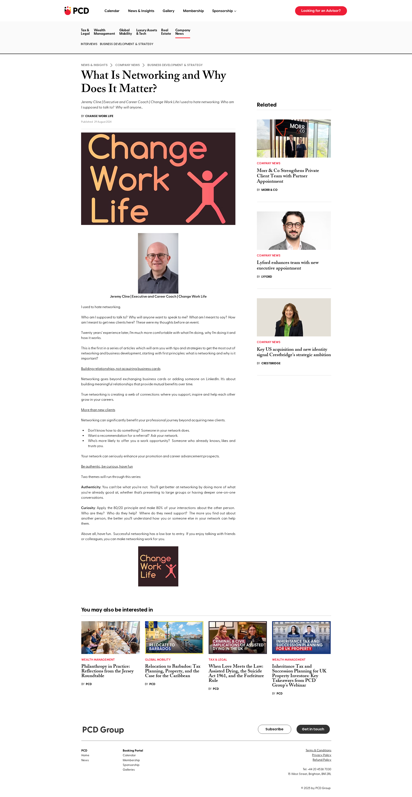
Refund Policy (322, 760)
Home (85, 755)
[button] (94, 65)
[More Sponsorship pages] (235, 11)
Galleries (129, 769)
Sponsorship (131, 765)
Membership (131, 760)
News (85, 760)
